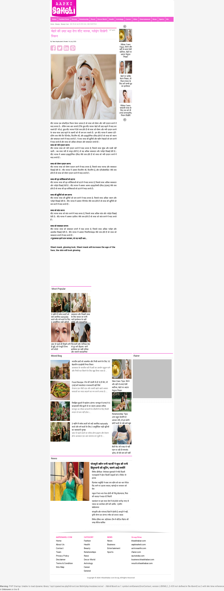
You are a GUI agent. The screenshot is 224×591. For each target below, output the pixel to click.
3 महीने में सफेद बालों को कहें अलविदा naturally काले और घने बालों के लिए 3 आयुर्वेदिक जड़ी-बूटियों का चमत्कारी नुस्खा (90, 426)
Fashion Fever (64, 19)
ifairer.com (136, 552)
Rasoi (93, 19)
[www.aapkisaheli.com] (64, 16)
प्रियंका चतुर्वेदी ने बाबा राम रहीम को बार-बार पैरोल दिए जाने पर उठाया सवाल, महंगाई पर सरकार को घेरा (110, 485)
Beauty (74, 19)
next (124, 26)
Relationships (90, 552)
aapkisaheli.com (138, 544)
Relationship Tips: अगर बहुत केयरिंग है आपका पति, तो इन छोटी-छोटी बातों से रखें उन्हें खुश (121, 418)
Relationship (84, 19)
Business (111, 544)
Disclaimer (60, 559)
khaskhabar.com (138, 541)
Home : (52, 24)
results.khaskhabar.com (142, 563)
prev (124, 119)
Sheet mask (56, 247)
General (87, 571)
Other (135, 19)
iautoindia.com (137, 556)
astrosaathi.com (138, 548)
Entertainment (145, 19)
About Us (60, 544)
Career (128, 19)
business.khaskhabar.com (142, 559)
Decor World (102, 19)
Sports (161, 19)
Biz (167, 19)
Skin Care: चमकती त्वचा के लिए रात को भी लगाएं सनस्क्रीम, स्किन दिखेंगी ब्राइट (125, 111)
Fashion (87, 541)
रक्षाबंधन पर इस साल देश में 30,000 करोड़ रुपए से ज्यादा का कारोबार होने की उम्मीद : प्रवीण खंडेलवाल (110, 504)
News (155, 19)
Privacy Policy (62, 556)
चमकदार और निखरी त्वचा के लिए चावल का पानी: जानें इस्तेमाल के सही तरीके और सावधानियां (80, 318)
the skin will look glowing (67, 250)
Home (54, 19)
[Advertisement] (114, 268)
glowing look (69, 247)
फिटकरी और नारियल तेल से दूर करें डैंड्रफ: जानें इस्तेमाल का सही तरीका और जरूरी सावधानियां (80, 348)
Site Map (60, 567)
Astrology (119, 19)
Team (58, 552)
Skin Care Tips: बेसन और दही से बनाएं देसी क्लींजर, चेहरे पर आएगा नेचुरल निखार (125, 50)
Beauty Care (65, 24)
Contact (60, 548)
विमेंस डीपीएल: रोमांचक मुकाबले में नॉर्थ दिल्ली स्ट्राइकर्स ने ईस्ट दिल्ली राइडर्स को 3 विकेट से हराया (109, 475)
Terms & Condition (64, 563)
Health (111, 19)
